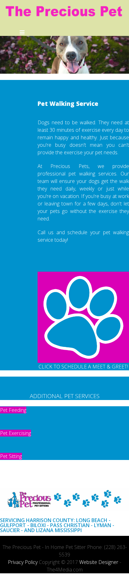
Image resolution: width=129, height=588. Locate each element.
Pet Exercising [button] (15, 433)
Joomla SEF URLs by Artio (13, 584)
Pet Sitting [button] (11, 456)
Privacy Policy (23, 562)
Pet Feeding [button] (13, 410)
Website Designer (98, 562)
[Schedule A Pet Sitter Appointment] (83, 317)
